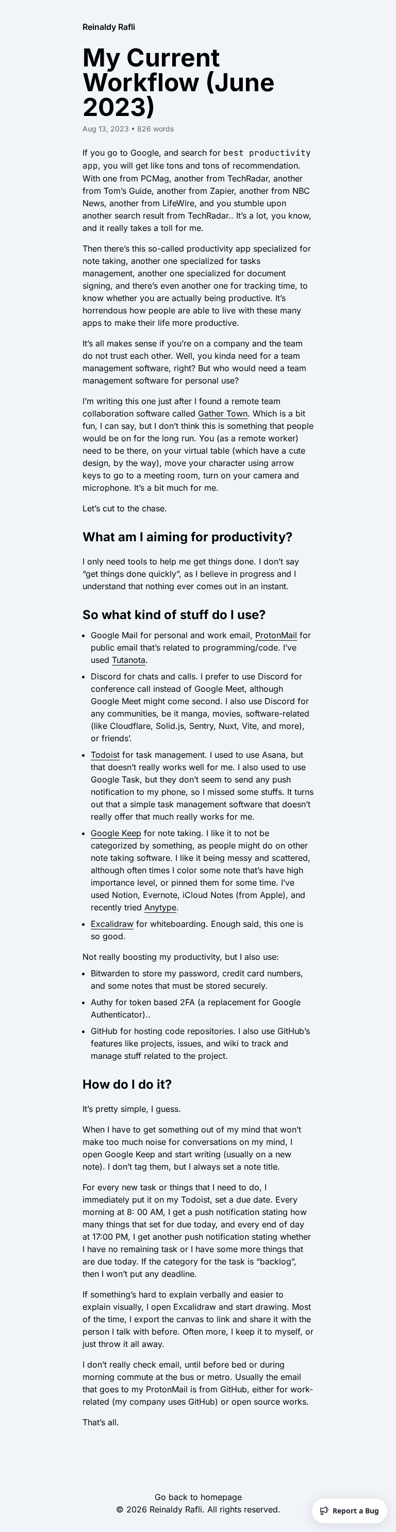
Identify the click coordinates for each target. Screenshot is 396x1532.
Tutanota (128, 660)
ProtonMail (276, 635)
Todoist (105, 755)
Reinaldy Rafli (108, 27)
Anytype (160, 907)
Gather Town (223, 413)
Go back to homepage (198, 1497)
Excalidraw (112, 924)
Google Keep (116, 833)
